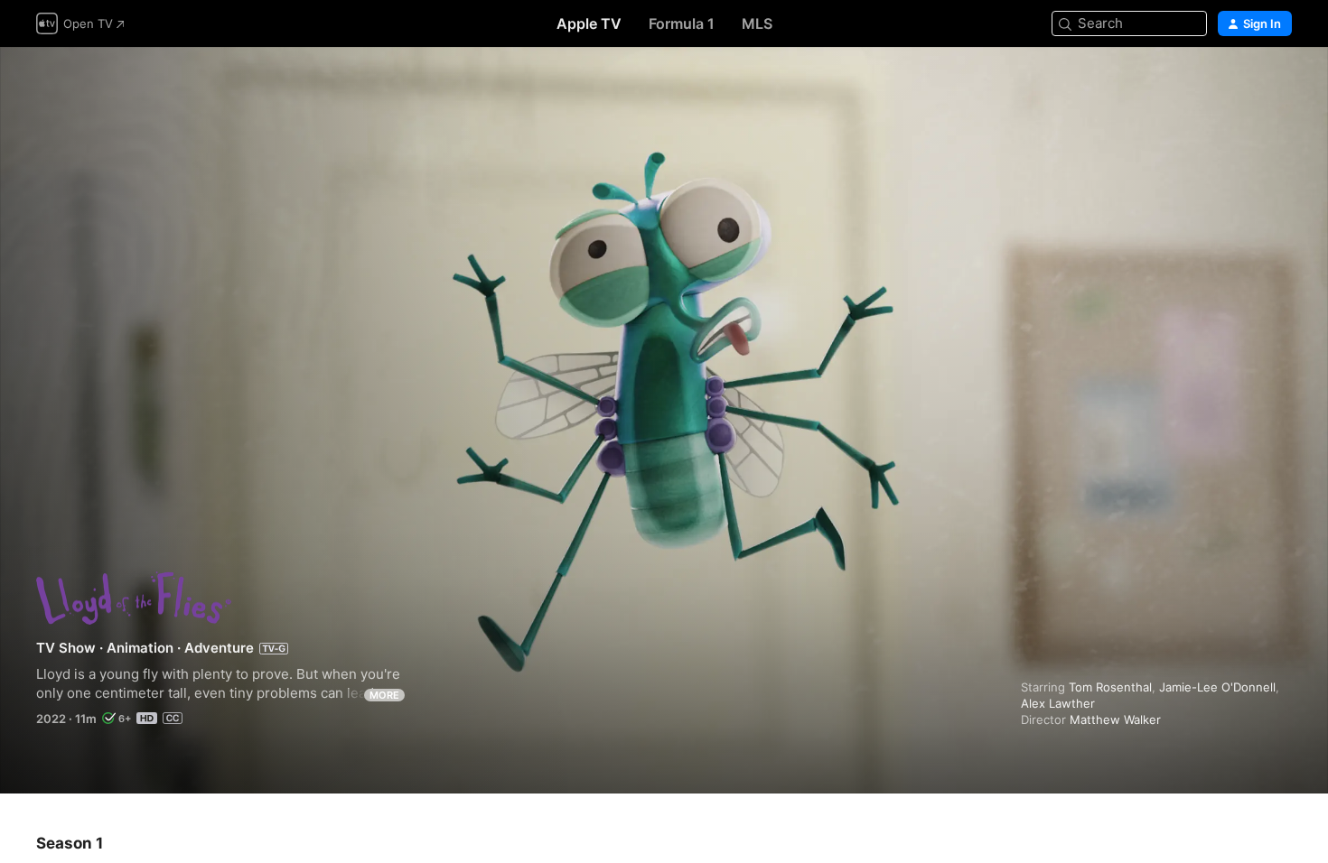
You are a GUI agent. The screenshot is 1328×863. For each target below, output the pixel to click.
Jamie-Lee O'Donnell (1217, 687)
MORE (384, 695)
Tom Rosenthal (1110, 687)
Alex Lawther (1058, 703)
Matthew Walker (1115, 719)
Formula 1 (682, 23)
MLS (757, 23)
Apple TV (589, 23)
